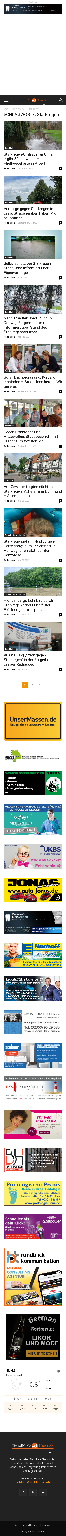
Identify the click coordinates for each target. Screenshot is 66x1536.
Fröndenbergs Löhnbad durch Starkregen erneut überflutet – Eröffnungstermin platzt (29, 605)
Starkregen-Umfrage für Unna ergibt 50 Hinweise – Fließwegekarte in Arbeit (28, 159)
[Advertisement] (33, 60)
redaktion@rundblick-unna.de (33, 1482)
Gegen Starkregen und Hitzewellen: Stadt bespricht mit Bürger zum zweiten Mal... (31, 436)
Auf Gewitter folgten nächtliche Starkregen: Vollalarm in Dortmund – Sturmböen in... (33, 491)
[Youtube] (43, 1492)
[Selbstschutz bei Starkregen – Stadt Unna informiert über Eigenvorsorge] (33, 244)
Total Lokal (10, 148)
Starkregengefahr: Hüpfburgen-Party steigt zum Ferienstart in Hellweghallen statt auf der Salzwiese (29, 548)
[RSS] (33, 1492)
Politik (8, 371)
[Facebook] (23, 1492)
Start (6, 109)
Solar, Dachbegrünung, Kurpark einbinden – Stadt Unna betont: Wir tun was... (33, 382)
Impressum (46, 1525)
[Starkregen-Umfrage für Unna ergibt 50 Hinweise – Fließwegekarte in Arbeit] (33, 135)
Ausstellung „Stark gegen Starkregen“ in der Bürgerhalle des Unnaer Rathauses (32, 660)
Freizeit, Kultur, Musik (15, 535)
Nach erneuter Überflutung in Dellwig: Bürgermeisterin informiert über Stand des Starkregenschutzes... (28, 325)
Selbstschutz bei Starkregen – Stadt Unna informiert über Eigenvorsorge (29, 268)
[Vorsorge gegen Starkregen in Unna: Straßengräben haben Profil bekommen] (33, 190)
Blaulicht (9, 480)
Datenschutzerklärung (25, 1525)
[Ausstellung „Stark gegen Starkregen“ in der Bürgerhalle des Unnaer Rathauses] (33, 636)
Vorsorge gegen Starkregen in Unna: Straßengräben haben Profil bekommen (32, 213)
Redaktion (9, 168)
